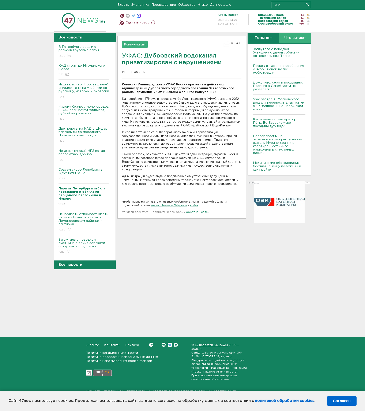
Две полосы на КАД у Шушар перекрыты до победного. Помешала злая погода (83, 134)
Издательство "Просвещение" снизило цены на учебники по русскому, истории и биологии (84, 90)
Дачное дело (220, 4)
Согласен (342, 401)
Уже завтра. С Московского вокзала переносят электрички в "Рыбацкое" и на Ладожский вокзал (278, 104)
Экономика (140, 4)
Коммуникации (135, 44)
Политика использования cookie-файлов (119, 361)
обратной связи (197, 212)
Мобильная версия (122, 16)
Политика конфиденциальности (112, 353)
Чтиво (203, 4)
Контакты (112, 345)
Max (176, 345)
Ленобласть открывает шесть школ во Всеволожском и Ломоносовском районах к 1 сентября (83, 222)
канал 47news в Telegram (169, 205)
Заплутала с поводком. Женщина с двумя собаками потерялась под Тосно (82, 245)
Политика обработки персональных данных (122, 357)
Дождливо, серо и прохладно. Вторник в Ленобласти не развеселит (278, 86)
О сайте (92, 345)
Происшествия (163, 4)
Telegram (170, 345)
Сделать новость (139, 22)
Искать (307, 4)
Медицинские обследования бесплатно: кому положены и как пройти (277, 166)
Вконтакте (164, 345)
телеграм (133, 16)
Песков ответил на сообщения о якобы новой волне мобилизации (278, 69)
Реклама (132, 345)
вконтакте (128, 16)
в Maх (194, 205)
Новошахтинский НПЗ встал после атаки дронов (82, 155)
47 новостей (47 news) (211, 345)
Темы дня (263, 38)
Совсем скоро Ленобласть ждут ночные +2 (80, 174)
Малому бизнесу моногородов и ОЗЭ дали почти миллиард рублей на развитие (84, 112)
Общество (187, 4)
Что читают (295, 38)
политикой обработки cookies (284, 401)
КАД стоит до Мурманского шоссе (82, 70)
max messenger (139, 16)
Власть (123, 4)
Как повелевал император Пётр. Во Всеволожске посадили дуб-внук (274, 122)
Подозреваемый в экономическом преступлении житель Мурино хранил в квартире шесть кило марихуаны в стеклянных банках (277, 144)
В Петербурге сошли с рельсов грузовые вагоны (80, 51)
